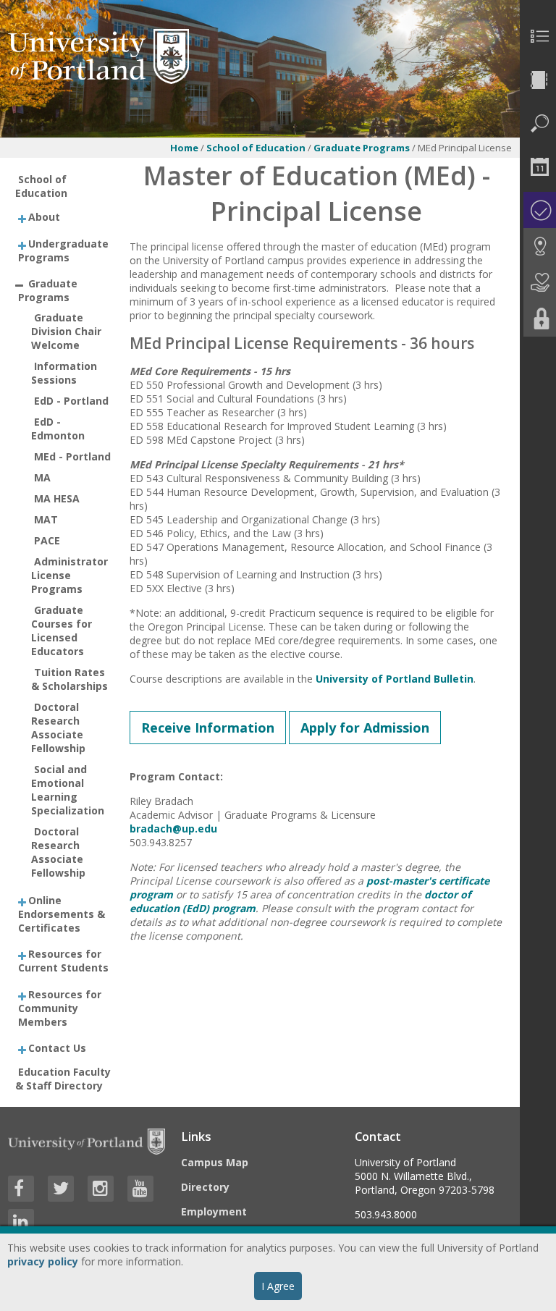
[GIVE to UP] (537, 282)
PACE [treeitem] (47, 540)
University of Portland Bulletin (394, 679)
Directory (205, 1187)
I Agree (278, 1286)
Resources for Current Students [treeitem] (63, 960)
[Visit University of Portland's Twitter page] (61, 1189)
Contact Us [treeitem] (57, 1048)
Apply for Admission (364, 727)
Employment (214, 1211)
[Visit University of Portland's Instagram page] (101, 1189)
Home (184, 147)
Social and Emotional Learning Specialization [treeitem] (67, 789)
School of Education (256, 147)
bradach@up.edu (173, 828)
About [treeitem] (44, 217)
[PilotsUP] (537, 318)
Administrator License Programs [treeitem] (69, 575)
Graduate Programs (362, 147)
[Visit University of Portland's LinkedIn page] (21, 1222)
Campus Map (214, 1162)
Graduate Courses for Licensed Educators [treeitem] (61, 630)
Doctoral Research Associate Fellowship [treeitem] (58, 727)
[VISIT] (537, 246)
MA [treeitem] (42, 477)
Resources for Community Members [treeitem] (60, 1007)
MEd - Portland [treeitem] (72, 456)
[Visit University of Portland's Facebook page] (21, 1189)
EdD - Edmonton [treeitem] (58, 428)
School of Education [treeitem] (41, 186)
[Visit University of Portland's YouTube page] (140, 1189)
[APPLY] (537, 210)
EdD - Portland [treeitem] (71, 401)
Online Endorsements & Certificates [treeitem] (61, 913)
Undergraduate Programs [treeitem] (63, 250)
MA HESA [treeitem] (57, 498)
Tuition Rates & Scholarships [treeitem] (69, 679)
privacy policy (42, 1261)
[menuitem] (537, 36)
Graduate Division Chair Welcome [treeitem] (66, 331)
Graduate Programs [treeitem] (48, 290)
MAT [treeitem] (46, 519)
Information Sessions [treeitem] (64, 373)
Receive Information (207, 727)
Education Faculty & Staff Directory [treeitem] (63, 1078)
